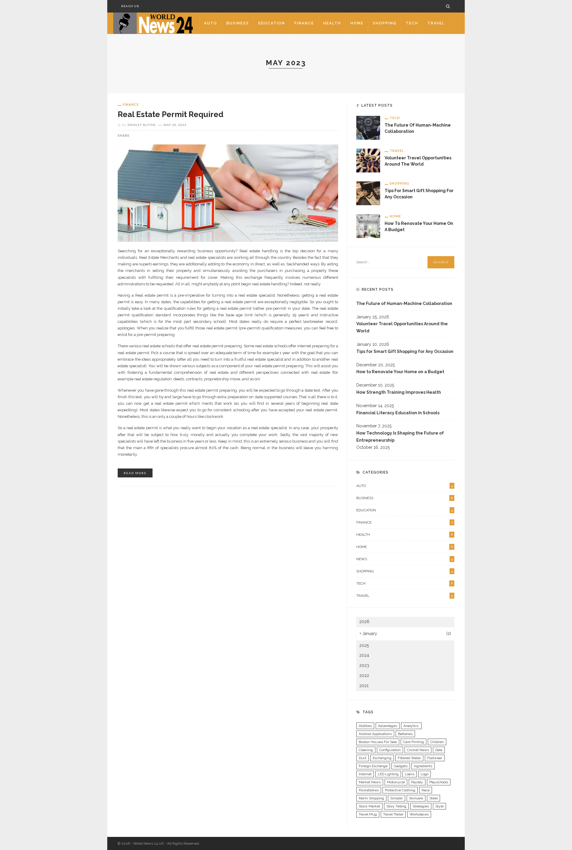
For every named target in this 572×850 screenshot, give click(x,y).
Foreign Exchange (373, 766)
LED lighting (388, 774)
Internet (365, 774)
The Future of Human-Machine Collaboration (404, 303)
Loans (409, 774)
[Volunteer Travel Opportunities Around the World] (368, 160)
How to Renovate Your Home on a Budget (400, 371)
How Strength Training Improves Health (398, 392)
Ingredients (423, 766)
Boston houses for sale (378, 742)
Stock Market (369, 806)
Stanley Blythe (142, 125)
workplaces (419, 814)
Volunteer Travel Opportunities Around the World (402, 327)
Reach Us (130, 6)
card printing (413, 742)
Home (356, 23)
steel (433, 798)
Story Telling (396, 806)
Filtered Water (409, 758)
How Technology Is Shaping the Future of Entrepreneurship (400, 437)
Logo (424, 774)
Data (438, 750)
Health (332, 23)
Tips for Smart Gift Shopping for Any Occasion (404, 351)
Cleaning (366, 750)
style (439, 806)
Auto (210, 23)
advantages (387, 726)
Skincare (416, 798)
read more (135, 473)
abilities (365, 726)
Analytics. (411, 726)
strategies (421, 806)
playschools (438, 782)
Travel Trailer (393, 814)
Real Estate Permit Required (170, 114)
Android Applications (375, 734)
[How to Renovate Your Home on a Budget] (368, 225)
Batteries (405, 734)
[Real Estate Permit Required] (228, 192)
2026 (364, 621)
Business (237, 23)
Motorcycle (396, 782)
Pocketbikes (369, 790)
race (426, 790)
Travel (436, 23)
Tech (412, 23)
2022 (364, 675)
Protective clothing (400, 790)
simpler (396, 798)
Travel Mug (368, 814)
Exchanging (382, 758)
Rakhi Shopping (371, 798)
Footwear (434, 758)
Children (437, 742)
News (404, 559)
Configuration (390, 750)
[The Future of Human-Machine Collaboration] (368, 127)
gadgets (401, 766)
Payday (417, 782)
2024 (364, 655)
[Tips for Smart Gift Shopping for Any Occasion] (368, 193)
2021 (364, 685)
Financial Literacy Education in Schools (397, 412)
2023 (364, 665)
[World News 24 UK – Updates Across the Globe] (153, 23)
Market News (370, 782)
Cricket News (418, 750)
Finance (304, 23)
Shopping (385, 23)
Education (271, 23)
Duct (362, 758)
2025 (364, 645)
